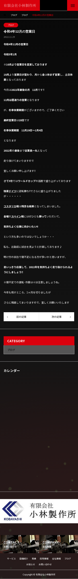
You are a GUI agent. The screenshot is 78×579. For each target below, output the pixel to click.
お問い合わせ (45, 564)
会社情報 (56, 558)
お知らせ (30, 564)
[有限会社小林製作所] (39, 511)
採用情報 (44, 558)
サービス (11, 558)
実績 (34, 558)
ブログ (11, 25)
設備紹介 (23, 558)
